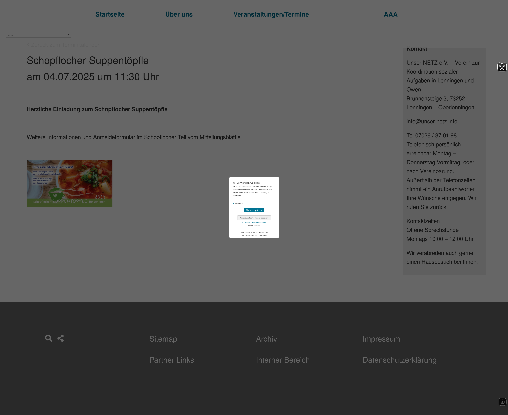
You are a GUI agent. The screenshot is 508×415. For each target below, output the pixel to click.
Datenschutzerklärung (249, 235)
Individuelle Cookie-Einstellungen (254, 222)
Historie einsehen (254, 225)
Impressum (263, 235)
